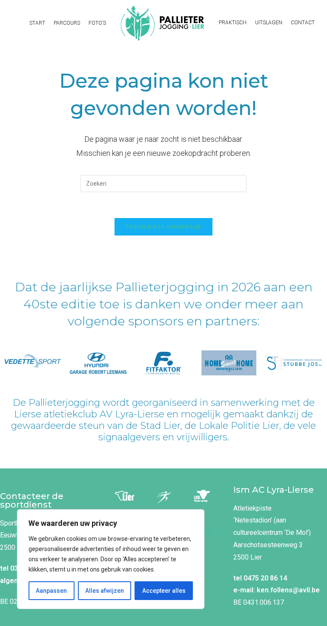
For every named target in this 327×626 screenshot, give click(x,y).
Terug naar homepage (164, 227)
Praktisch (233, 23)
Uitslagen (268, 23)
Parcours (67, 23)
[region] (110, 559)
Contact (303, 23)
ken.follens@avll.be (288, 590)
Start (37, 23)
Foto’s (97, 23)
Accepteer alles (164, 590)
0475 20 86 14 (265, 578)
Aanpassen (51, 590)
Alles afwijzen (104, 590)
